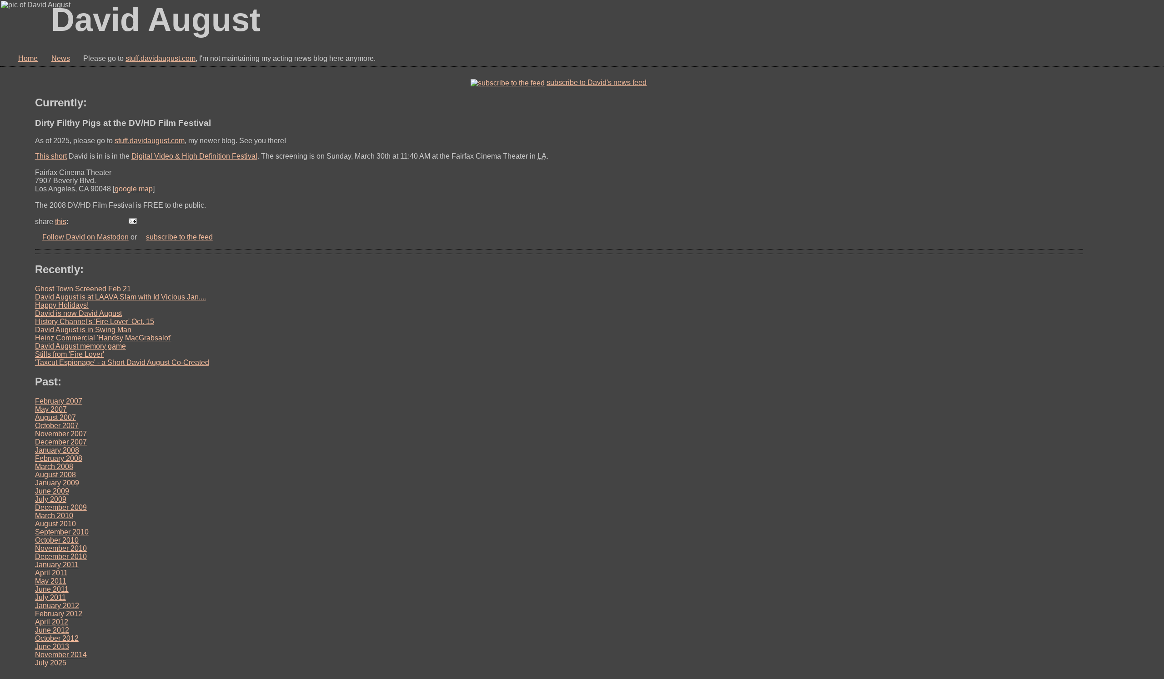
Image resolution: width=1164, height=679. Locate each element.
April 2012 (51, 622)
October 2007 (57, 425)
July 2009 (50, 499)
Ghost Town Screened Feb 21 (83, 289)
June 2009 (52, 491)
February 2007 (58, 401)
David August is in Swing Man (83, 330)
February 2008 (58, 458)
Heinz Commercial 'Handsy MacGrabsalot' (103, 338)
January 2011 (57, 565)
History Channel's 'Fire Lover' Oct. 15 (94, 321)
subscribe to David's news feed (597, 82)
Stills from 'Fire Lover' (69, 354)
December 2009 (61, 507)
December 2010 (61, 556)
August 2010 (55, 524)
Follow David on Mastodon (85, 237)
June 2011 (52, 589)
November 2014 (61, 655)
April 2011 (51, 573)
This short (51, 156)
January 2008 (57, 450)
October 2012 (57, 638)
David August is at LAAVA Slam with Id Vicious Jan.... (120, 297)
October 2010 (57, 540)
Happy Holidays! (62, 305)
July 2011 (50, 597)
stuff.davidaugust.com (160, 58)
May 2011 (50, 581)
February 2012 (58, 614)
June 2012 (52, 630)
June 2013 (52, 646)
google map (134, 189)
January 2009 (57, 483)
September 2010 (62, 532)
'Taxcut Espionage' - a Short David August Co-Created (122, 362)
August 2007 (55, 417)
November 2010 (61, 548)
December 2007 (61, 442)
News (60, 58)
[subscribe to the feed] (508, 82)
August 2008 (55, 475)
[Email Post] (133, 221)
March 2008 (54, 466)
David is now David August (78, 313)
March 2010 (54, 515)
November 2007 (61, 434)
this (60, 221)
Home (28, 58)
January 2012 (57, 605)
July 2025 (50, 663)
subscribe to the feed (179, 237)
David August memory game (80, 346)
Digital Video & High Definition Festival (194, 156)
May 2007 (51, 409)
